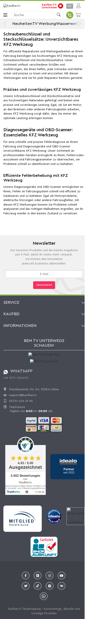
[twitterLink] (26, 586)
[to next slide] (79, 24)
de (70, 6)
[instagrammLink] (49, 575)
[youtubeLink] (61, 575)
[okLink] (38, 575)
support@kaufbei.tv (23, 395)
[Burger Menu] (5, 15)
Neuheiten (22, 24)
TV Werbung (44, 24)
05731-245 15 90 (21, 400)
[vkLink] (61, 586)
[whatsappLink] (44, 596)
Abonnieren (44, 284)
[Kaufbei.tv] (12, 6)
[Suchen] (59, 15)
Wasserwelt (67, 24)
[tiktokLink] (38, 586)
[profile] (77, 6)
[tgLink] (49, 586)
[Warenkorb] (78, 15)
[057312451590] (69, 15)
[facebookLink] (26, 575)
